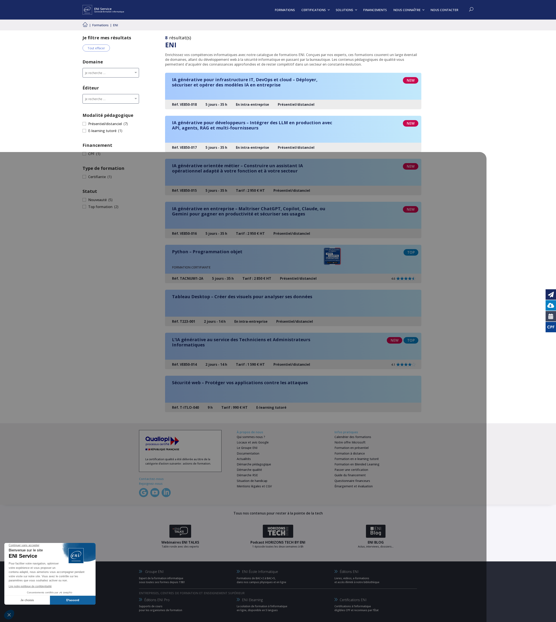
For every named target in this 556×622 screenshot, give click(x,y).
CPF (91, 153)
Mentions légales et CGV (254, 486)
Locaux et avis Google (253, 442)
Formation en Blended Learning (356, 464)
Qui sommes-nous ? (251, 437)
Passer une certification (351, 470)
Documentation (248, 453)
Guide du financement (350, 475)
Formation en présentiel (351, 448)
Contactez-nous (151, 479)
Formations (100, 25)
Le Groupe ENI (247, 448)
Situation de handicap (252, 481)
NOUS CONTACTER (444, 10)
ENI (115, 25)
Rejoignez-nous (150, 483)
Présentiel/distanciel (105, 123)
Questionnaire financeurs (352, 481)
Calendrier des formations (352, 437)
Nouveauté (97, 199)
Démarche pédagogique (254, 464)
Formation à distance (349, 453)
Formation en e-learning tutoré (356, 459)
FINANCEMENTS (375, 10)
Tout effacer (96, 48)
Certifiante (97, 176)
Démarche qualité (249, 470)
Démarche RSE (247, 475)
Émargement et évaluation (353, 486)
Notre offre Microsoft (350, 442)
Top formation (100, 206)
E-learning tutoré (102, 130)
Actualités (244, 459)
